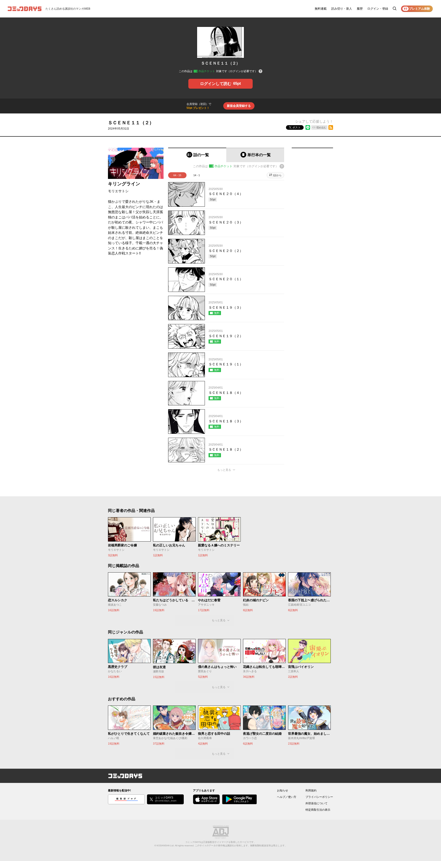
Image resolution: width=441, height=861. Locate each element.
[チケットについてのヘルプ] (260, 71)
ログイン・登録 (377, 8)
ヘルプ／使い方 (286, 797)
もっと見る (224, 469)
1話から (277, 175)
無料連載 (321, 8)
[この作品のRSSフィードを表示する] (330, 127)
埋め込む (321, 127)
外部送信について (316, 803)
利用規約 (311, 790)
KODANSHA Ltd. (165, 845)
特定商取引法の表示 (317, 809)
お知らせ (282, 790)
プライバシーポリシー (319, 797)
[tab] (197, 155)
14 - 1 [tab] (196, 175)
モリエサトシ (118, 191)
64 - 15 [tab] (177, 175)
